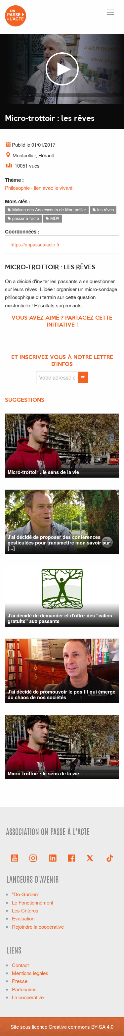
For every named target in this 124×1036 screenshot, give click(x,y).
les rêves (105, 209)
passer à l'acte (25, 218)
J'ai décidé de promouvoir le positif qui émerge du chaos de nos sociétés (61, 694)
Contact (20, 964)
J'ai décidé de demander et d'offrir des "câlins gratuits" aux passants (60, 618)
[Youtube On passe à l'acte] (14, 857)
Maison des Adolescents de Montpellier (48, 209)
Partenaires (24, 989)
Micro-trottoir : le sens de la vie (43, 472)
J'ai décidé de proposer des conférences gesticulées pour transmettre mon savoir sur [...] (59, 543)
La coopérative (28, 997)
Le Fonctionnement (32, 902)
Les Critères (25, 910)
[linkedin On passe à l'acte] (53, 857)
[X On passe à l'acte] (91, 857)
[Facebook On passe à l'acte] (71, 857)
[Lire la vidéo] (62, 69)
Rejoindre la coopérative (38, 926)
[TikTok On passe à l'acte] (109, 857)
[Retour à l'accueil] (15, 15)
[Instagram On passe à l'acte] (34, 857)
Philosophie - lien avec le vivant (38, 187)
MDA (54, 218)
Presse (19, 980)
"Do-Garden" (25, 894)
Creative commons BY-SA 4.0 (81, 1026)
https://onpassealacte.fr (35, 244)
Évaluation (23, 918)
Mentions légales (30, 972)
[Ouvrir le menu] (110, 12)
